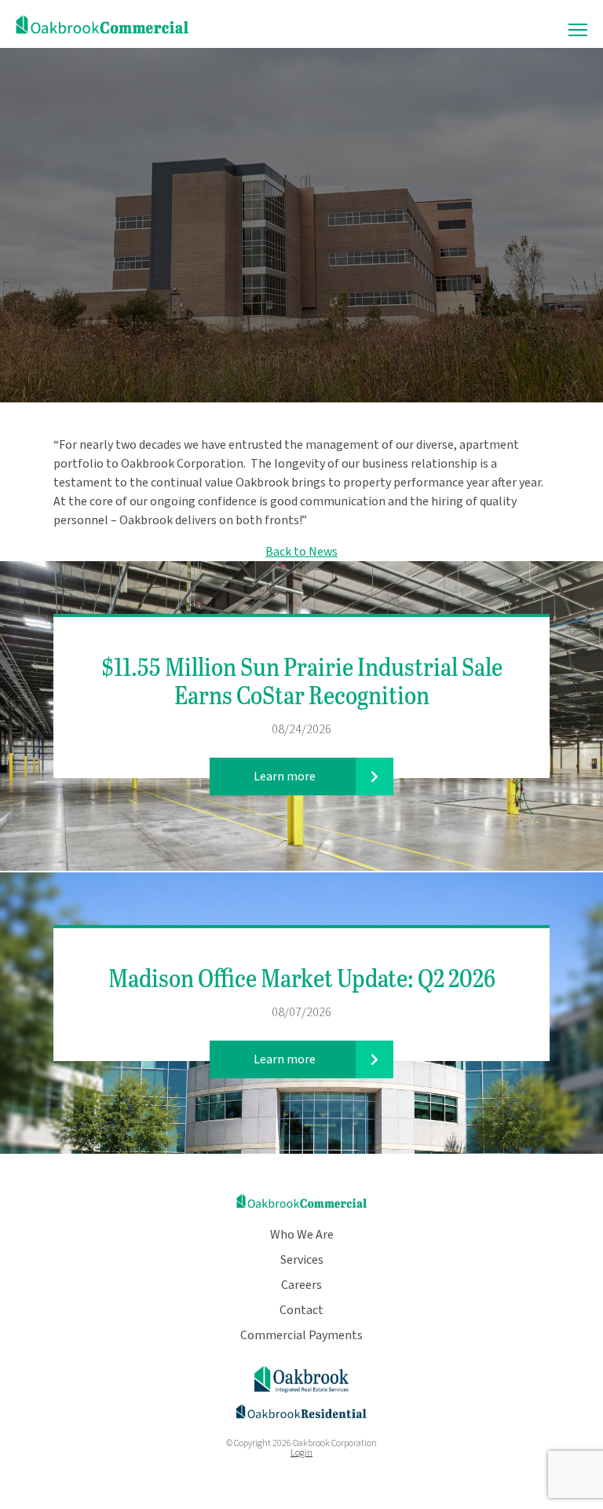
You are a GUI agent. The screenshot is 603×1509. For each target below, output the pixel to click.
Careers (301, 1285)
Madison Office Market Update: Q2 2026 (301, 977)
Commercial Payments (301, 1335)
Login (301, 1452)
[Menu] (577, 30)
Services (301, 1260)
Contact (301, 1310)
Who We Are (302, 1234)
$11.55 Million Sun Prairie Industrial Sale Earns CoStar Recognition (301, 680)
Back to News (301, 551)
